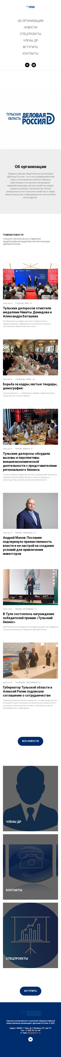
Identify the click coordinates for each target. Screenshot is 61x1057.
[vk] (27, 65)
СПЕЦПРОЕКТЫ (30, 34)
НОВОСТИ (30, 27)
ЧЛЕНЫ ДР (30, 40)
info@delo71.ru (33, 1033)
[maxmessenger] (34, 65)
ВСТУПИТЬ (30, 47)
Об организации (30, 166)
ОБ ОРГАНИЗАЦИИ (30, 21)
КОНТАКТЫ (30, 53)
